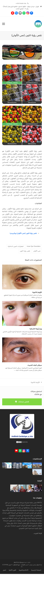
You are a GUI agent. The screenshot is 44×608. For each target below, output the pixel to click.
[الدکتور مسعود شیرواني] (14, 488)
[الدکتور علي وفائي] (22, 488)
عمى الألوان (36, 251)
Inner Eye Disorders (33, 246)
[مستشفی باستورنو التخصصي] (27, 465)
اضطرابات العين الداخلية (15, 246)
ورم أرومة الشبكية (36, 329)
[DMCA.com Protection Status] (22, 443)
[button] (3, 24)
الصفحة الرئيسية (36, 570)
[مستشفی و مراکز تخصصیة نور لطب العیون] (7, 465)
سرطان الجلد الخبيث (35, 365)
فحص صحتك (23, 401)
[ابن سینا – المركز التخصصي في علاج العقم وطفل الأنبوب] (17, 465)
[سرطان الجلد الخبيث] (22, 350)
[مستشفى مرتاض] (37, 465)
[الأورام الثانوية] (22, 277)
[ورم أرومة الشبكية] (22, 313)
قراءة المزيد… (37, 533)
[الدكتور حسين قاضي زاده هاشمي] (30, 488)
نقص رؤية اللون (25, 251)
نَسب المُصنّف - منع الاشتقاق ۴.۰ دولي (18, 565)
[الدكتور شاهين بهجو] (38, 488)
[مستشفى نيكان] (37, 472)
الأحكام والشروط (23, 570)
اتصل (4, 570)
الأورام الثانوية (37, 292)
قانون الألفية (12, 570)
